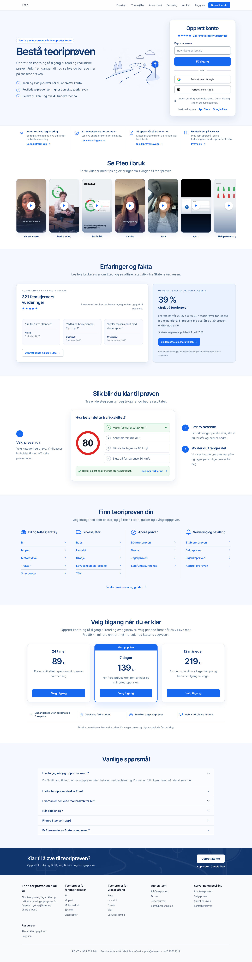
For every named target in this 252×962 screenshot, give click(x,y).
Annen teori (155, 5)
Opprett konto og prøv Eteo (41, 352)
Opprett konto (219, 5)
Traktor (69, 909)
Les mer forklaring (152, 470)
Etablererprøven (203, 891)
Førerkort (121, 5)
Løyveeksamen (116, 914)
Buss (110, 895)
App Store (204, 109)
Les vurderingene (91, 140)
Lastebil (112, 900)
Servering (172, 5)
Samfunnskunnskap (162, 905)
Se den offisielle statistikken (177, 341)
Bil (66, 895)
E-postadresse (183, 43)
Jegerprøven (158, 900)
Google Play (220, 109)
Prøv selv (196, 143)
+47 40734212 (171, 951)
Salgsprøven (201, 896)
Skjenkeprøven (202, 900)
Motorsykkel (72, 905)
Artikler (186, 5)
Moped (69, 900)
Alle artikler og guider (34, 931)
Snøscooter (71, 914)
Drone (154, 896)
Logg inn (200, 5)
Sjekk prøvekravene (147, 143)
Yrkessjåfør (137, 5)
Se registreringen (37, 143)
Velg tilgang (59, 693)
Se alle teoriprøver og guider (124, 587)
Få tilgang (202, 61)
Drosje (111, 905)
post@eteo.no (152, 951)
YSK (110, 909)
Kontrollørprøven (203, 905)
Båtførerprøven (159, 891)
